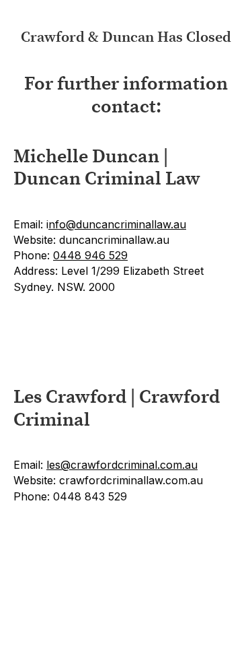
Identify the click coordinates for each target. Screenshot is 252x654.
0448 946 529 (90, 255)
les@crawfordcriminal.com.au (122, 464)
